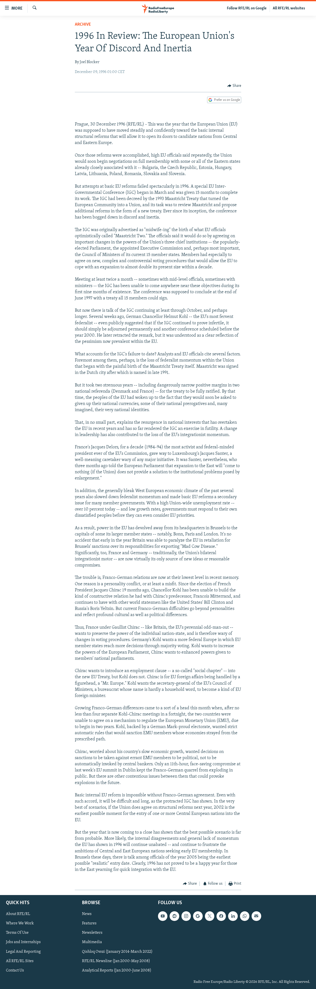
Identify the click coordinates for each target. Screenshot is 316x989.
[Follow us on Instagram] (186, 916)
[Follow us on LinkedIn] (232, 916)
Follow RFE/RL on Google (247, 8)
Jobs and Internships (23, 942)
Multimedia (92, 942)
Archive (83, 24)
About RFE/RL (18, 914)
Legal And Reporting (23, 951)
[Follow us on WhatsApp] (244, 916)
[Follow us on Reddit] (174, 916)
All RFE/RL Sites (20, 961)
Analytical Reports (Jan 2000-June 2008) (116, 970)
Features (89, 923)
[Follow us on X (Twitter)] (209, 916)
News (87, 914)
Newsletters (92, 933)
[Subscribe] (256, 916)
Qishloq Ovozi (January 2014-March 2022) (117, 951)
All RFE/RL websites (289, 8)
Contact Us (15, 970)
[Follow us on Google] (197, 916)
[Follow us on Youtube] (162, 916)
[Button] (234, 86)
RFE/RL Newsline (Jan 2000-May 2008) (116, 961)
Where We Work (20, 923)
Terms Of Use (17, 933)
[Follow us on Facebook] (221, 916)
